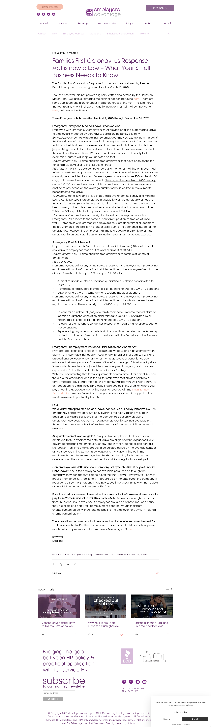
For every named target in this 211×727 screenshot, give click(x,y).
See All (170, 589)
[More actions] (157, 52)
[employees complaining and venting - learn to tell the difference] (59, 606)
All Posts (42, 33)
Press (54, 33)
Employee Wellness (73, 33)
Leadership (95, 33)
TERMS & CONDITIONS (133, 688)
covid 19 (121, 554)
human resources (60, 554)
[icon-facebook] (43, 14)
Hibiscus (131, 723)
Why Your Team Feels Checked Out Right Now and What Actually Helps (103, 624)
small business (101, 554)
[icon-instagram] (38, 14)
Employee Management (120, 33)
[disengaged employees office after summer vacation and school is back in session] (105, 606)
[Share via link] (74, 564)
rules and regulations (137, 554)
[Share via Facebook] (53, 564)
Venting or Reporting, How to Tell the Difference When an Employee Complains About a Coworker (59, 624)
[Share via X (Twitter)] (60, 564)
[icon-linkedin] (48, 14)
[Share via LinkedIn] (67, 564)
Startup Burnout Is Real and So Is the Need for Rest (151, 624)
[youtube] (53, 14)
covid (112, 554)
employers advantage (82, 554)
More (143, 33)
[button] (169, 33)
